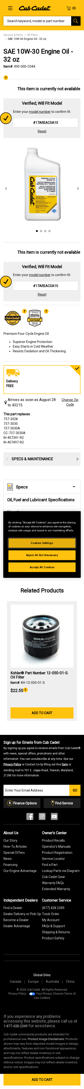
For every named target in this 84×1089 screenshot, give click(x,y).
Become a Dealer (16, 920)
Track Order (50, 914)
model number (40, 112)
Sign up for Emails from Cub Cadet (42, 758)
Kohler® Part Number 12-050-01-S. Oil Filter (39, 675)
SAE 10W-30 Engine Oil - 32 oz (27, 39)
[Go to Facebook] (29, 817)
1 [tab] (36, 230)
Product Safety (53, 938)
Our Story (11, 840)
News (8, 859)
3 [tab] (44, 230)
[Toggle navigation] (10, 8)
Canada (15, 981)
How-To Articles (15, 846)
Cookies (45, 997)
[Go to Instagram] (42, 817)
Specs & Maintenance (32, 459)
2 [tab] (40, 230)
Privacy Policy (12, 764)
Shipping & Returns (56, 932)
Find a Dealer (13, 908)
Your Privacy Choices (49, 993)
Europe (33, 981)
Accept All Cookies (42, 567)
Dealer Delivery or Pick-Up (22, 914)
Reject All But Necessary (42, 555)
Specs (22, 486)
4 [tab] (48, 230)
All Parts (32, 35)
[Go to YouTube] (54, 817)
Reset (42, 131)
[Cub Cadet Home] (35, 8)
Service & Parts (13, 35)
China (70, 981)
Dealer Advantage (17, 926)
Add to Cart (42, 1080)
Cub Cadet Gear (53, 877)
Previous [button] (6, 188)
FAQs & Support (53, 926)
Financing (11, 865)
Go (75, 790)
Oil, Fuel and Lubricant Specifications (41, 499)
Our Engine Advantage (20, 871)
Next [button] (78, 188)
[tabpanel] (42, 183)
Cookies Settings (42, 542)
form (65, 764)
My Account (51, 920)
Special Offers (14, 852)
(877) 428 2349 (53, 908)
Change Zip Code (70, 402)
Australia (52, 981)
